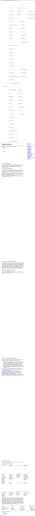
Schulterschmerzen (29, 155)
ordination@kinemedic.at (8, 0)
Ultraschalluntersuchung (17, 272)
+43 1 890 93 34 (3, 0)
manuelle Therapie (13, 373)
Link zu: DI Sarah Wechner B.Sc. (11, 465)
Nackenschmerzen (19, 374)
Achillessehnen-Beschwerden (30, 145)
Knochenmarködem (29, 149)
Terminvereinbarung (33, 508)
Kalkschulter (13, 166)
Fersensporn (28, 147)
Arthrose (19, 170)
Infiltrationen (7, 373)
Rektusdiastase (29, 152)
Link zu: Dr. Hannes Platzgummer (26, 465)
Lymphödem (28, 150)
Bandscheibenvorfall (29, 146)
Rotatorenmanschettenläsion (5, 167)
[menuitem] (11, 13)
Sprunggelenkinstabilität (30, 156)
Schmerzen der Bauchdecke (30, 154)
